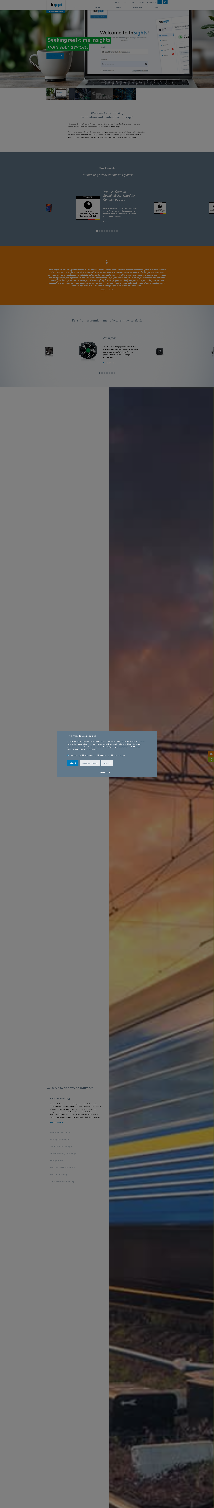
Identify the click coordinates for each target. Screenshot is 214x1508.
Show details (105, 772)
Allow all (73, 763)
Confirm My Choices (90, 763)
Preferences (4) (90, 755)
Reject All (107, 763)
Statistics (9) (104, 755)
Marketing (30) (119, 755)
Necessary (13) (75, 755)
